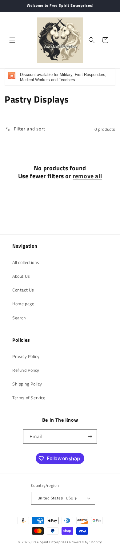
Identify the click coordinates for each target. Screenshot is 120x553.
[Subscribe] (90, 436)
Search (19, 317)
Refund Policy (25, 370)
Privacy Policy (25, 356)
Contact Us (23, 290)
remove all (87, 176)
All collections (25, 262)
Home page (23, 303)
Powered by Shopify (85, 542)
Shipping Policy (27, 384)
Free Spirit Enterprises (49, 542)
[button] (12, 40)
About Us (21, 276)
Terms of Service (29, 397)
